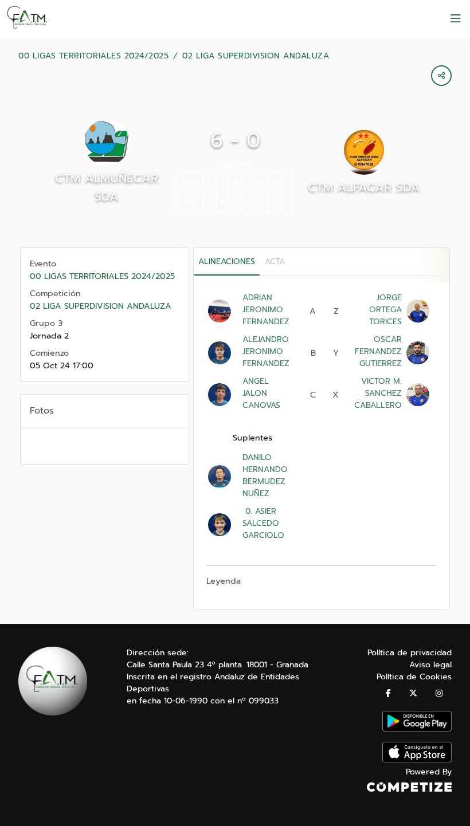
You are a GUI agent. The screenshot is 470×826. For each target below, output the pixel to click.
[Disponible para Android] (417, 729)
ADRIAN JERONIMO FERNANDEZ (265, 310)
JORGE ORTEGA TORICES (385, 310)
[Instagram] (439, 693)
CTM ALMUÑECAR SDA (106, 187)
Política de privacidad (409, 653)
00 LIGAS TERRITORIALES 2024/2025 (93, 56)
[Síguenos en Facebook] (388, 693)
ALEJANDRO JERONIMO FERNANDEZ (265, 351)
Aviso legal (430, 665)
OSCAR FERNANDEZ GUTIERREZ (378, 351)
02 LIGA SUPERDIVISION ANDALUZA (255, 56)
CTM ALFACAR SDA (364, 187)
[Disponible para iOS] (417, 760)
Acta (275, 261)
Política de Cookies (414, 677)
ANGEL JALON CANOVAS (261, 393)
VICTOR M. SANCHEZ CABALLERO (378, 393)
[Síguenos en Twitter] (413, 693)
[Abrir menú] (455, 19)
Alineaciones (226, 261)
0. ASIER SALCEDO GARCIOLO (263, 523)
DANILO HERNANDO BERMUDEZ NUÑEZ (265, 475)
